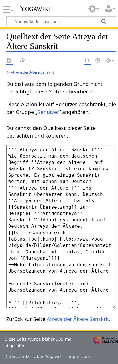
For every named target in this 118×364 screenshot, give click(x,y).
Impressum (78, 356)
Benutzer (48, 112)
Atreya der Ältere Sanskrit (32, 72)
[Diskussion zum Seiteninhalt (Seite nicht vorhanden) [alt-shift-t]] (22, 61)
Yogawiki (34, 8)
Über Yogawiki (48, 356)
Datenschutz (16, 356)
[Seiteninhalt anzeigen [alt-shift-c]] (9, 61)
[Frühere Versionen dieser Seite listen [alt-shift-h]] (98, 61)
